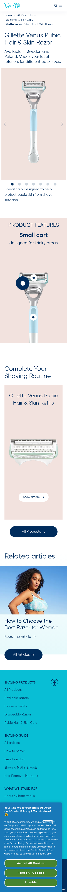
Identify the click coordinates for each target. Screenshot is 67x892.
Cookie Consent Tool (42, 850)
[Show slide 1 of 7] (12, 184)
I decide (31, 882)
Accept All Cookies (30, 863)
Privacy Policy (17, 843)
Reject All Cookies (31, 873)
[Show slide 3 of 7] (26, 184)
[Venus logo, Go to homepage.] (12, 5)
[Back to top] (54, 682)
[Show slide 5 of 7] (40, 184)
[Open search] (55, 6)
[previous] (6, 124)
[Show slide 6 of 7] (47, 184)
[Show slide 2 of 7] (19, 184)
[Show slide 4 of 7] (33, 184)
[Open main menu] (60, 5)
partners (47, 822)
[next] (61, 124)
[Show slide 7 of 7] (55, 184)
